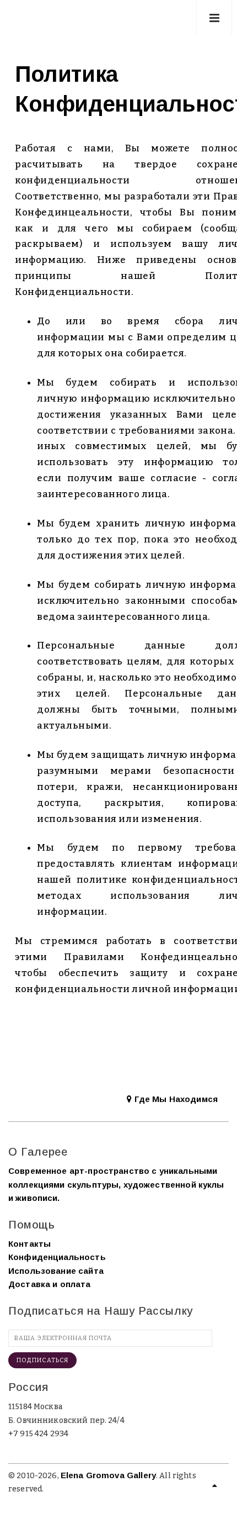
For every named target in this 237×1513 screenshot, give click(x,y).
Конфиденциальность (57, 1257)
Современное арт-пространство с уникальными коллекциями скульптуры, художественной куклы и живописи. (116, 1184)
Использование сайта (56, 1270)
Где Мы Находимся (175, 1099)
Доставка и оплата (49, 1284)
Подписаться (42, 1360)
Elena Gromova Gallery (108, 1475)
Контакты (29, 1243)
